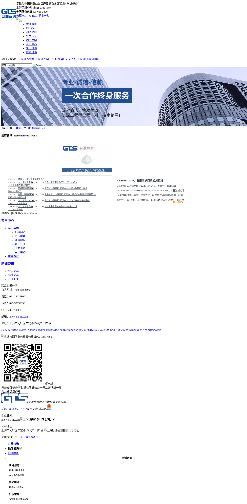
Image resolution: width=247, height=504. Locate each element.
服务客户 (13, 256)
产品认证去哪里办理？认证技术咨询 (61, 182)
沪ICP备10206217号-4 (14, 408)
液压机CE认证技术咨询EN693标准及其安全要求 (66, 188)
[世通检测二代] (14, 402)
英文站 (33, 15)
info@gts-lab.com (18, 316)
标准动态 (13, 275)
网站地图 (155, 330)
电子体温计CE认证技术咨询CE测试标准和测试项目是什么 (70, 194)
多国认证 (31, 36)
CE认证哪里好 (57, 59)
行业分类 (44, 15)
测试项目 (31, 32)
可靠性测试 (44, 330)
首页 (18, 128)
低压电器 (20, 236)
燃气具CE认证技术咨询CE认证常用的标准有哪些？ (67, 200)
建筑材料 (20, 240)
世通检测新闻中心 (34, 128)
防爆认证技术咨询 (86, 330)
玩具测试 (102, 330)
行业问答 (13, 279)
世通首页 (31, 24)
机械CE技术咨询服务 (63, 330)
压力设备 (20, 248)
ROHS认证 (31, 437)
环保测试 (31, 330)
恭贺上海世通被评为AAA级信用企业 (61, 206)
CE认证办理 (41, 59)
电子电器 (20, 252)
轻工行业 (20, 244)
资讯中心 (31, 44)
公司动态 (13, 271)
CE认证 (30, 28)
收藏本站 (21, 15)
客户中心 (7, 220)
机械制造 (20, 232)
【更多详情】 (178, 202)
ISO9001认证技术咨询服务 (123, 330)
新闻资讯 (7, 264)
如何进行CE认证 (75, 59)
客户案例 (31, 40)
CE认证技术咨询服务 (13, 330)
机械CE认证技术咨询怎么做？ (31, 179)
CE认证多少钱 (25, 59)
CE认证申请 (92, 59)
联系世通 (31, 52)
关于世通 (31, 48)
